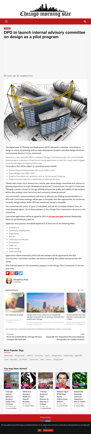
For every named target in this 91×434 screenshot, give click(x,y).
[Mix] (12, 273)
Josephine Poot (26, 75)
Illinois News (9, 356)
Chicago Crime (19, 356)
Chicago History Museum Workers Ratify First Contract (10, 398)
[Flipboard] (8, 273)
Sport (30, 386)
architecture (13, 329)
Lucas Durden (11, 408)
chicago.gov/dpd (55, 216)
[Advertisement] (45, 56)
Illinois (8, 386)
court (6, 359)
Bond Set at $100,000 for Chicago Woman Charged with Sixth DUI (24, 336)
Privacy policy (48, 430)
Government (67, 329)
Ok (39, 430)
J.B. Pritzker (23, 359)
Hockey (48, 359)
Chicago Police (57, 356)
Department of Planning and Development (41, 329)
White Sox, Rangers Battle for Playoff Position (27, 397)
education (13, 359)
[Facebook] (16, 273)
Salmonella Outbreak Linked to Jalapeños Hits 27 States (79, 397)
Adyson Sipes (80, 406)
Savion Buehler (46, 408)
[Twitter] (21, 273)
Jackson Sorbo (29, 406)
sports (47, 356)
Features (59, 329)
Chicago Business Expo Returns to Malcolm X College (44, 398)
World (76, 386)
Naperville (78, 356)
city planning (22, 329)
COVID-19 (30, 356)
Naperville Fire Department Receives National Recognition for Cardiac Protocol (65, 336)
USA (81, 384)
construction (33, 359)
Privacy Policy (45, 417)
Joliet (42, 359)
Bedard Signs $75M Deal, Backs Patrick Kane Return (62, 397)
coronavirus (39, 356)
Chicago (7, 28)
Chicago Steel (58, 359)
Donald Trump (68, 356)
